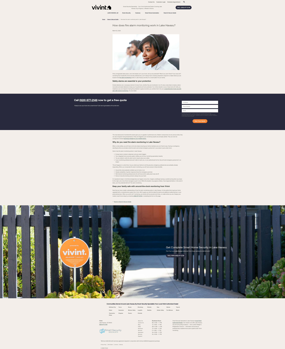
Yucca (120, 307)
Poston (130, 313)
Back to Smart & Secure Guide (122, 202)
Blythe (177, 310)
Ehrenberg (140, 307)
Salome (168, 307)
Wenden (149, 307)
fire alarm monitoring (125, 77)
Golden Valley (160, 310)
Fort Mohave (169, 310)
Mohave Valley (131, 310)
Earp (158, 307)
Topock (178, 307)
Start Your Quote (200, 121)
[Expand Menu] (131, 13)
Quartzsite (121, 310)
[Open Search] (184, 2)
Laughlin (140, 310)
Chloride (140, 313)
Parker (110, 310)
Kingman (121, 313)
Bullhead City (112, 307)
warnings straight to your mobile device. (135, 138)
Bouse (129, 307)
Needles (149, 310)
